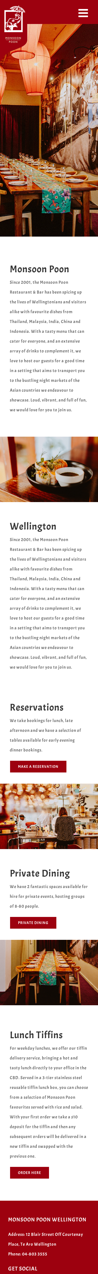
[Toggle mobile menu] (84, 13)
